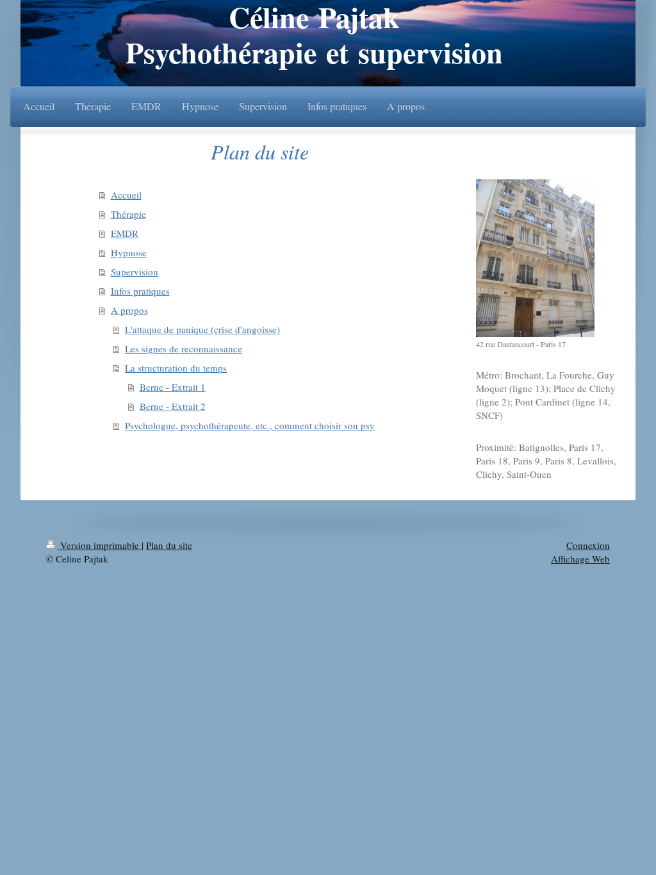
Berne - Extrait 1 (173, 386)
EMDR (124, 233)
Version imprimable (100, 545)
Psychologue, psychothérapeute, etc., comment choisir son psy (250, 425)
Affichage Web (580, 558)
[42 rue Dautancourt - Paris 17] (535, 258)
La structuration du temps (176, 367)
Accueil (126, 194)
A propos (129, 310)
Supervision (134, 271)
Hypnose (129, 252)
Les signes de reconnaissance (183, 348)
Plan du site (169, 545)
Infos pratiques (140, 290)
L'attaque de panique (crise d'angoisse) (202, 329)
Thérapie (128, 214)
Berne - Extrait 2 (173, 406)
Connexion (588, 545)
